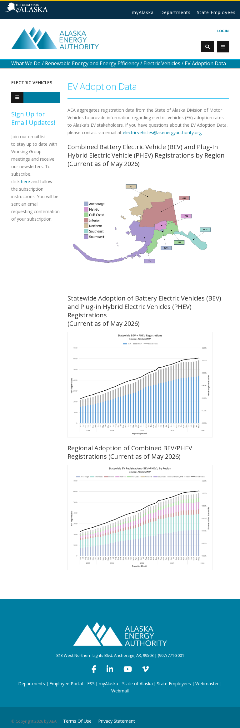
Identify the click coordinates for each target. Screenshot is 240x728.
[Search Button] (207, 46)
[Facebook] (94, 669)
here (25, 181)
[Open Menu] (223, 46)
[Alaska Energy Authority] (55, 37)
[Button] (17, 97)
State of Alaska (34, 9)
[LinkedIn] (110, 669)
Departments (175, 12)
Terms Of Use (77, 721)
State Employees (216, 12)
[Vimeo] (145, 669)
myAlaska (143, 12)
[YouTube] (127, 669)
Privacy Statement (116, 721)
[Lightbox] (141, 229)
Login (223, 30)
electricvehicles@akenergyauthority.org (162, 132)
